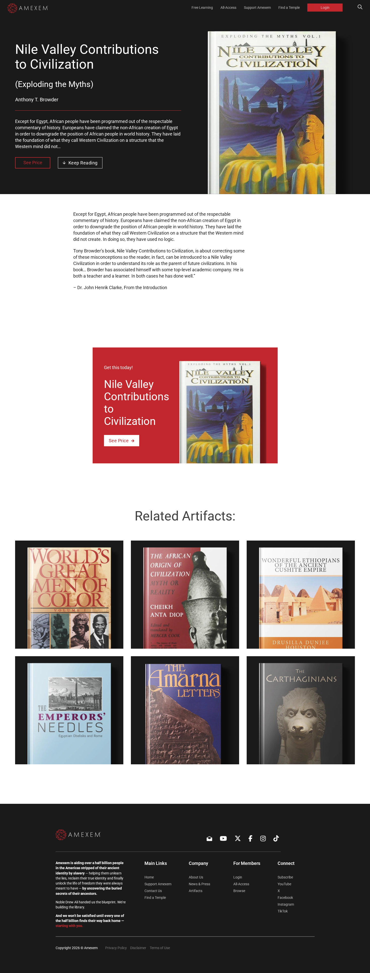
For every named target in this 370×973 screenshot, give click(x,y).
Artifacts (195, 891)
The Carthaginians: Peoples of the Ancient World (291, 753)
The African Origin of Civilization (181, 641)
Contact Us (153, 891)
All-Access (228, 8)
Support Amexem (257, 8)
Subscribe (285, 877)
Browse (239, 891)
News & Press (199, 884)
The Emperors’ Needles (54, 757)
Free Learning (202, 8)
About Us (196, 877)
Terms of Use (160, 948)
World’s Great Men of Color (59, 641)
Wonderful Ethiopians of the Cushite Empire (283, 638)
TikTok (283, 911)
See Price (32, 162)
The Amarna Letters (165, 757)
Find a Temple (289, 8)
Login (325, 8)
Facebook (285, 898)
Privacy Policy (116, 948)
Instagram (286, 904)
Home (149, 877)
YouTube (284, 884)
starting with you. (69, 926)
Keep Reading (83, 162)
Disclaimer (138, 948)
